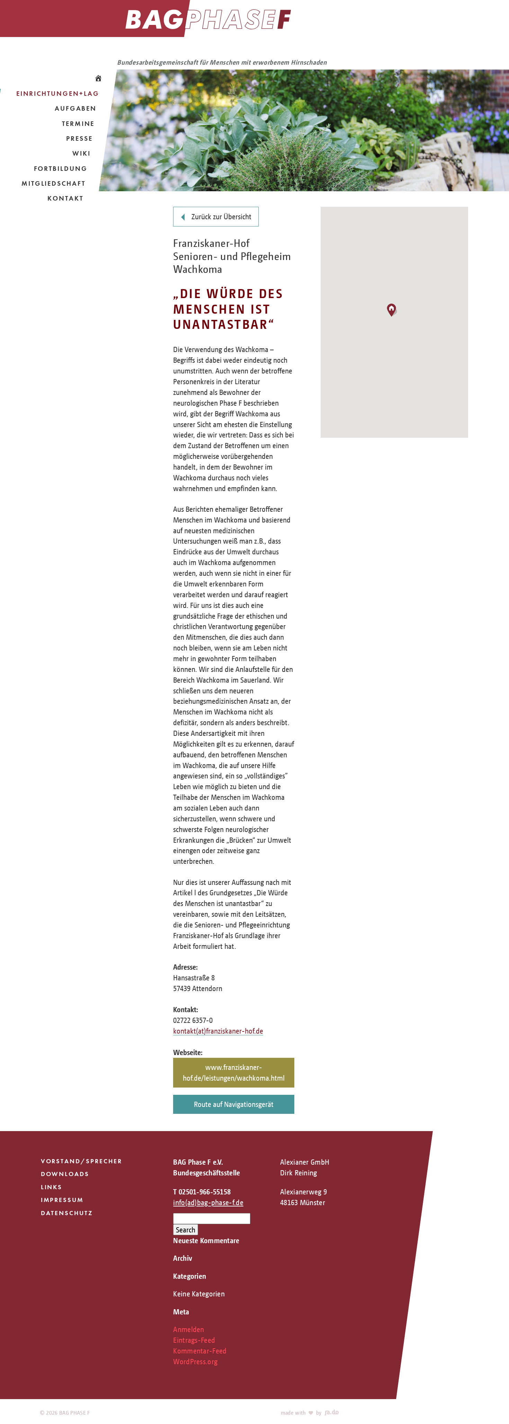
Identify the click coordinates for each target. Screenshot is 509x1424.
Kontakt (65, 198)
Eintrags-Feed (194, 1339)
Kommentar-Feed (199, 1350)
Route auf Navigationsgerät (234, 1104)
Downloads (65, 1174)
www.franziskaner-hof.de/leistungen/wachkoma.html (234, 1072)
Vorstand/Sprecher (81, 1161)
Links (52, 1187)
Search (185, 1229)
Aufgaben (76, 108)
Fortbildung (61, 169)
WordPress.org (195, 1361)
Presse (79, 138)
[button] (394, 311)
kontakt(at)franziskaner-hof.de (218, 1030)
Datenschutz (67, 1213)
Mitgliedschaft (53, 183)
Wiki (81, 153)
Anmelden (188, 1329)
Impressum (62, 1200)
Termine (78, 124)
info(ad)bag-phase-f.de (208, 1202)
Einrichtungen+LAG (57, 94)
